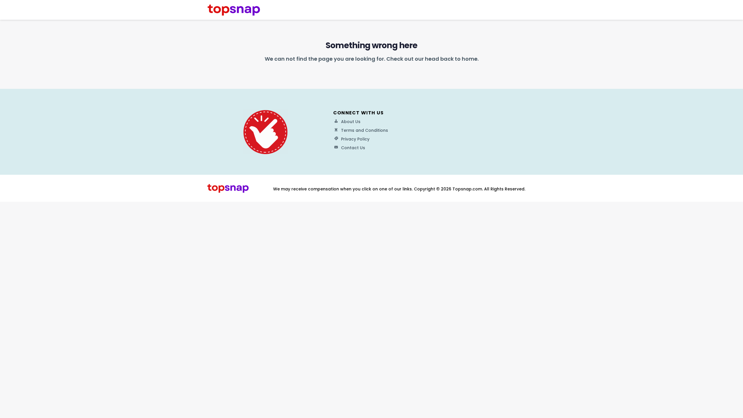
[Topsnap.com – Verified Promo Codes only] (233, 9)
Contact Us (353, 148)
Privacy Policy (355, 139)
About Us (350, 122)
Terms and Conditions (364, 130)
